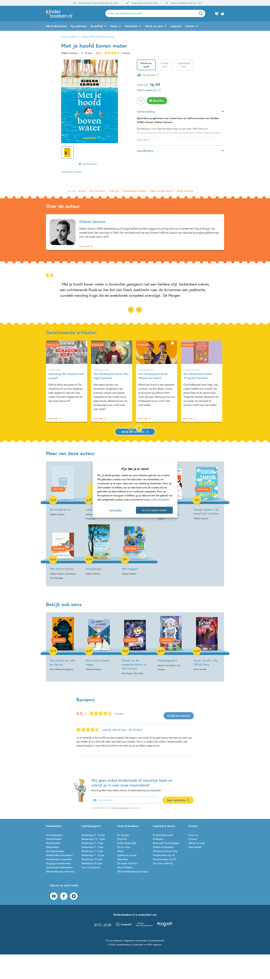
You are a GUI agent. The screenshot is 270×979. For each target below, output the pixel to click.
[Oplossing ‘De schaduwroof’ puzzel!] (66, 381)
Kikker (120, 851)
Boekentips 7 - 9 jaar (92, 851)
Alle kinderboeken (56, 26)
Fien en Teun (123, 847)
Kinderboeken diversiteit (59, 859)
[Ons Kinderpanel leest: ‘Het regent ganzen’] (111, 381)
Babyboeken (52, 847)
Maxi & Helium (125, 867)
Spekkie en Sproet (127, 855)
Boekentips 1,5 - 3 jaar (93, 838)
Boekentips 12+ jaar (92, 859)
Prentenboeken (54, 838)
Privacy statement (114, 940)
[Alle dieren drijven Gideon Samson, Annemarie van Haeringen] (63, 552)
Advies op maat (154, 26)
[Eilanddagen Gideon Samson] (99, 550)
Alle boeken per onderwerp (60, 871)
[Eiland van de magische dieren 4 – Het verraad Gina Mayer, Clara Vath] (135, 645)
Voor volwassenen (91, 867)
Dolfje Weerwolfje (126, 843)
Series (114, 26)
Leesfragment (89, 163)
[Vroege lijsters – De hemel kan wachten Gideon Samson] (207, 492)
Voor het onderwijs (163, 863)
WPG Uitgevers (155, 944)
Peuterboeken (53, 843)
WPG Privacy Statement (120, 808)
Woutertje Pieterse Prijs (165, 851)
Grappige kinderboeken (58, 863)
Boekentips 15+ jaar (92, 863)
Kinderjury (158, 838)
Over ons (193, 835)
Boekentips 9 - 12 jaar (93, 855)
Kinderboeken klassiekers (59, 855)
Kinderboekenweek (163, 835)
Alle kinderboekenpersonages (132, 871)
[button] (139, 309)
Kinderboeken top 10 (164, 855)
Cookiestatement (156, 940)
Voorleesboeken (54, 835)
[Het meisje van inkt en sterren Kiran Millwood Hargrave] (63, 643)
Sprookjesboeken (55, 851)
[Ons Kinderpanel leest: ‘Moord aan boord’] (156, 381)
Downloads (131, 26)
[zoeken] (201, 13)
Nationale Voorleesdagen (166, 843)
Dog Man (122, 838)
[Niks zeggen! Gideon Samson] (135, 550)
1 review (126, 53)
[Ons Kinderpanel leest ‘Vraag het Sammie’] (201, 381)
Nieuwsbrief (194, 847)
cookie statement (159, 499)
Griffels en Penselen (163, 847)
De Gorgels (123, 835)
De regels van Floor (127, 863)
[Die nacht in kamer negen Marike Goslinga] (99, 643)
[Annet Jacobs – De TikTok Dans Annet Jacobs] (207, 643)
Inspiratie (175, 26)
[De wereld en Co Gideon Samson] (63, 491)
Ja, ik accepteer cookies (154, 510)
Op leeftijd (96, 26)
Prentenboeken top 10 (164, 859)
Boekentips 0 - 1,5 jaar (93, 835)
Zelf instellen (115, 510)
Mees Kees (122, 859)
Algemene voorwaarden (135, 940)
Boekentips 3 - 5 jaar (92, 843)
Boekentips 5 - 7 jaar (92, 847)
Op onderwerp (78, 26)
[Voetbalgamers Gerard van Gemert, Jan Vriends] (171, 643)
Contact (190, 26)
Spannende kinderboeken (59, 867)
